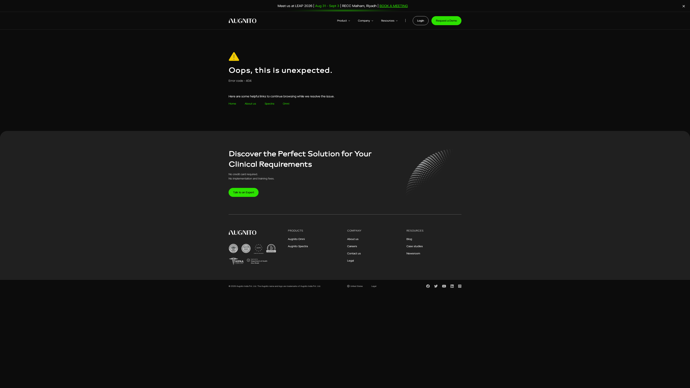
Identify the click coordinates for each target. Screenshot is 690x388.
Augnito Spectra (298, 246)
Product (342, 20)
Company (364, 20)
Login (420, 20)
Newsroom (413, 253)
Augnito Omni (296, 239)
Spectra (269, 103)
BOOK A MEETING (394, 6)
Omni (286, 103)
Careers (352, 246)
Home (232, 103)
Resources (388, 20)
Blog (409, 239)
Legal (350, 260)
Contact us (354, 253)
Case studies (414, 246)
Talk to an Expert (243, 192)
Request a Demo (446, 20)
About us (250, 103)
